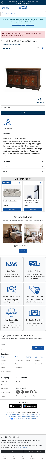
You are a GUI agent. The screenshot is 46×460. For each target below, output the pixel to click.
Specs (5, 166)
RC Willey (4, 44)
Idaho (28, 357)
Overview (6, 133)
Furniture (11, 44)
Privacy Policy (22, 447)
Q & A (5, 171)
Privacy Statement (12, 416)
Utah (3, 357)
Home (7, 414)
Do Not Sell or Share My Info (21, 418)
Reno (17, 364)
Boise (28, 360)
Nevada (18, 357)
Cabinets (18, 44)
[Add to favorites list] (43, 48)
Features (6, 161)
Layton (3, 364)
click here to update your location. (23, 25)
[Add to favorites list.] (19, 183)
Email (3, 345)
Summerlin (18, 368)
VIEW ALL (23, 251)
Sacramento (39, 364)
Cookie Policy (35, 416)
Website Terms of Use (28, 414)
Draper (3, 360)
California (39, 357)
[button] (8, 2)
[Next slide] (41, 196)
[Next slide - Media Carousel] (40, 234)
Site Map (33, 418)
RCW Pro (4, 381)
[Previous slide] (4, 196)
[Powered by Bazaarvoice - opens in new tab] (22, 246)
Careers (3, 385)
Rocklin (37, 360)
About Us (4, 396)
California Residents (24, 416)
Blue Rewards (5, 392)
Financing (4, 388)
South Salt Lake (6, 371)
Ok (12, 451)
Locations (5, 354)
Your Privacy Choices (34, 451)
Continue (38, 348)
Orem (3, 368)
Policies (37, 414)
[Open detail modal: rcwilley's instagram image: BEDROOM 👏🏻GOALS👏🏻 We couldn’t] (33, 233)
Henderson (19, 360)
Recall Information (15, 414)
